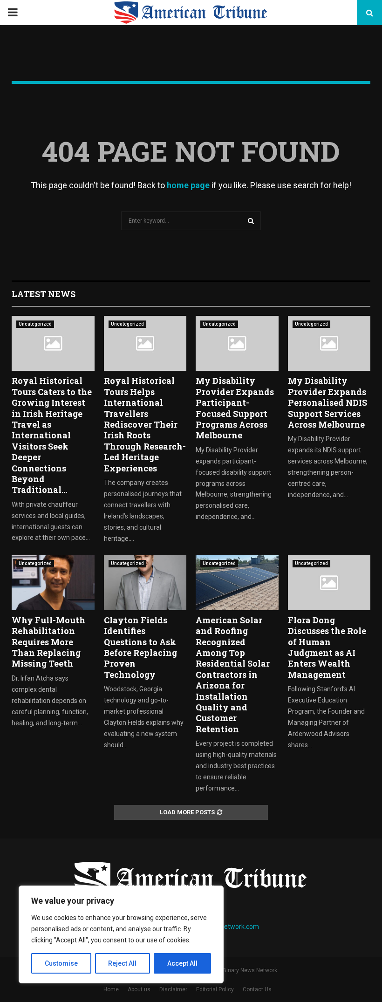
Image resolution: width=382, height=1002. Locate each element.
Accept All (182, 963)
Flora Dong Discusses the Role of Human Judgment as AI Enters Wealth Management (327, 647)
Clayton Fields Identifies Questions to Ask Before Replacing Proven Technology (140, 647)
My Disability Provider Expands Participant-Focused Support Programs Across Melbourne (235, 408)
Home (111, 989)
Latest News (43, 294)
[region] (121, 934)
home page (188, 185)
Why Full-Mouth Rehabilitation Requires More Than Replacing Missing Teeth (48, 641)
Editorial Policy (215, 989)
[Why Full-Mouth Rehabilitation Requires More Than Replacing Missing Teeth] (53, 582)
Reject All (122, 963)
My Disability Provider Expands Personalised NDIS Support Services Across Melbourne (327, 402)
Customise (61, 963)
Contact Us (257, 989)
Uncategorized (35, 324)
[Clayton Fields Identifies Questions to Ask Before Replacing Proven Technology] (145, 582)
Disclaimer (173, 989)
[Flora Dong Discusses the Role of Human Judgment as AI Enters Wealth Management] (329, 582)
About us (139, 989)
